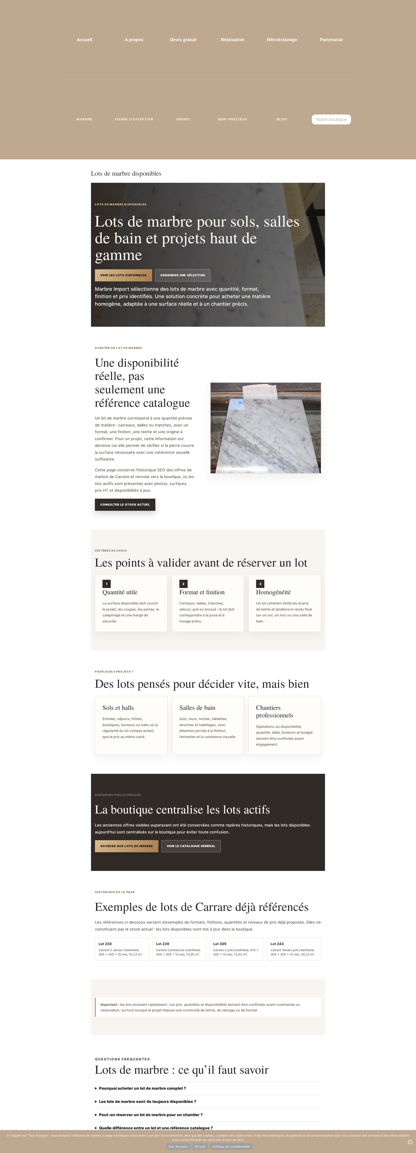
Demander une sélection (183, 275)
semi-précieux (232, 119)
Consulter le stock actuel (125, 504)
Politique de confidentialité (231, 1146)
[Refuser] (410, 1142)
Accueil (84, 39)
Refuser (200, 1146)
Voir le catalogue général (191, 846)
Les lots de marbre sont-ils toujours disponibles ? (147, 1101)
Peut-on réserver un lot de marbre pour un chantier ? (151, 1114)
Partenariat (331, 39)
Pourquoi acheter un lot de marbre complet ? (142, 1088)
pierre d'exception (134, 119)
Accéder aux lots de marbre (126, 846)
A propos (134, 39)
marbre (85, 119)
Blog (282, 119)
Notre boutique (331, 119)
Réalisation (232, 39)
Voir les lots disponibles (123, 275)
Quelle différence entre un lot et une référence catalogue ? (156, 1128)
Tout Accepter (178, 1146)
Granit (183, 119)
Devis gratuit (183, 39)
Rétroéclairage (282, 39)
